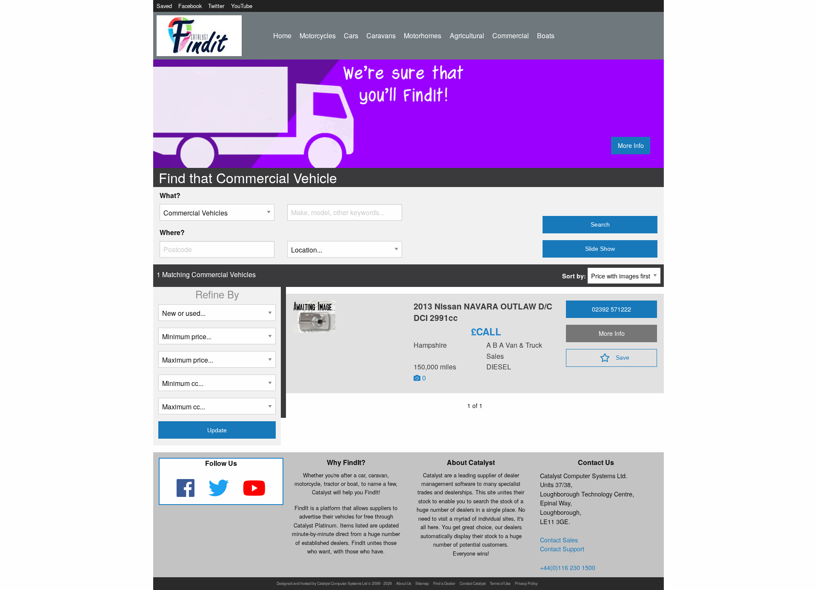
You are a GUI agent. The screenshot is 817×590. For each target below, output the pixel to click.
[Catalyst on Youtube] (254, 493)
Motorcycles (318, 35)
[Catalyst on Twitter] (219, 493)
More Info (631, 145)
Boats (545, 35)
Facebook (190, 6)
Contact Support (562, 548)
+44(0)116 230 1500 (567, 567)
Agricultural (467, 35)
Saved (164, 6)
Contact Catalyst (473, 584)
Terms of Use (500, 584)
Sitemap (422, 584)
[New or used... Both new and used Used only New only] (217, 316)
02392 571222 (611, 308)
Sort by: (575, 276)
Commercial (510, 35)
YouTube (241, 6)
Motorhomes (422, 35)
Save (622, 357)
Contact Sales (559, 539)
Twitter (216, 6)
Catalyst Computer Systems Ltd (342, 584)
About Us (403, 584)
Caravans (381, 35)
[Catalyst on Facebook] (186, 493)
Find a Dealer (444, 584)
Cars (351, 35)
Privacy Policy (526, 584)
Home (282, 35)
